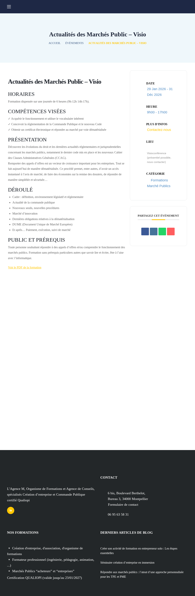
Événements (74, 43)
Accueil (54, 43)
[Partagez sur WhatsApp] (162, 231)
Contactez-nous (159, 130)
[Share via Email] (171, 231)
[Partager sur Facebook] (145, 231)
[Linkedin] (10, 510)
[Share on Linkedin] (153, 231)
